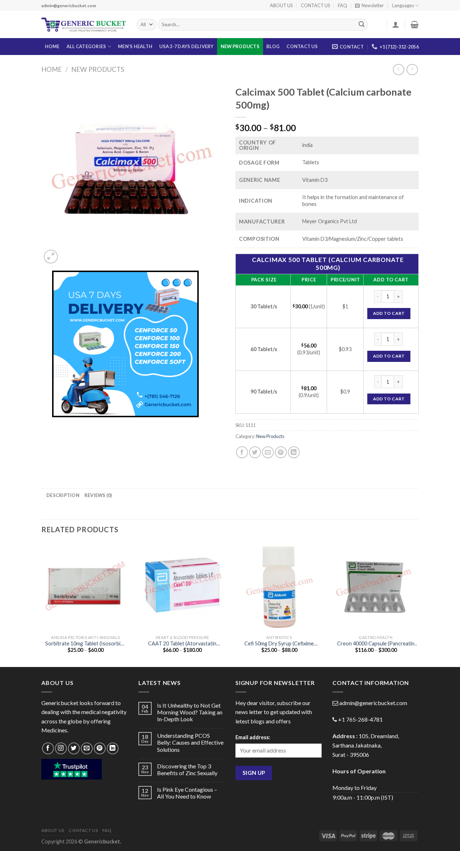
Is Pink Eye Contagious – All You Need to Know (187, 793)
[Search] (361, 25)
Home (51, 69)
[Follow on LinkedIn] (113, 748)
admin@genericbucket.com (373, 702)
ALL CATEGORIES (86, 46)
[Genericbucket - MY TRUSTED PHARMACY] (83, 25)
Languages (403, 5)
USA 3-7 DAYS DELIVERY (186, 46)
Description (62, 495)
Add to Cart (389, 313)
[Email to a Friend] (268, 452)
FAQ (342, 5)
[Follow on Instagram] (61, 748)
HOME (52, 46)
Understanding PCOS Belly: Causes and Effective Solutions (190, 742)
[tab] (62, 495)
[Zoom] (51, 257)
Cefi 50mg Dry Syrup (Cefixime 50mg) (279, 643)
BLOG (273, 46)
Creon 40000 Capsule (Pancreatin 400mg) (375, 643)
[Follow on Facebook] (48, 748)
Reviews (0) (98, 495)
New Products (240, 46)
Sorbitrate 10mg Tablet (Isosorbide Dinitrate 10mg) (85, 643)
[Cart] (414, 24)
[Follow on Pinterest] (100, 748)
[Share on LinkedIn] (294, 452)
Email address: (252, 737)
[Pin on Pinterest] (281, 452)
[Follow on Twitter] (74, 748)
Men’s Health (135, 46)
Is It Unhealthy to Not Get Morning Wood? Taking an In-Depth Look (189, 712)
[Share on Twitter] (255, 452)
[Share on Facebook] (242, 452)
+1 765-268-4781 (360, 719)
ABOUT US (281, 5)
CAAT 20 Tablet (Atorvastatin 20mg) (182, 643)
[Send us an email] (87, 748)
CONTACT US (315, 5)
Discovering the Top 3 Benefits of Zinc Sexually (187, 769)
